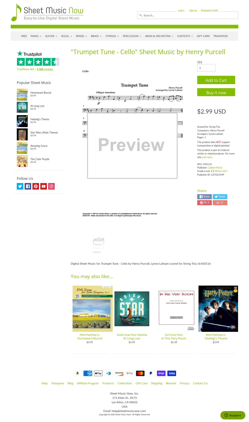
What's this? (221, 171)
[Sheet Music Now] (47, 12)
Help (45, 383)
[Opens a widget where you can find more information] (232, 415)
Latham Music (215, 167)
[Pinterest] (35, 186)
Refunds (171, 383)
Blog (70, 383)
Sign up (193, 10)
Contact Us (200, 383)
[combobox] (187, 15)
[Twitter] (20, 186)
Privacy (184, 383)
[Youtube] (43, 186)
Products (108, 383)
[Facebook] (28, 186)
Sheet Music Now (123, 414)
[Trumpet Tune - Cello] (98, 244)
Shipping (156, 383)
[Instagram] (51, 186)
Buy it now (216, 92)
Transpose (57, 383)
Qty (199, 62)
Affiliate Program (88, 383)
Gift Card (141, 383)
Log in (181, 10)
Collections (125, 383)
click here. (207, 157)
